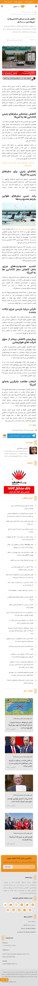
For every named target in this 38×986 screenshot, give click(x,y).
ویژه (13, 430)
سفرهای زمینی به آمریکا (23, 229)
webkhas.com (12, 982)
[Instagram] (16, 905)
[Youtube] (11, 905)
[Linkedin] (13, 910)
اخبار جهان (25, 14)
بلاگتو (30, 425)
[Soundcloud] (5, 905)
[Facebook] (33, 905)
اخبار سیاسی (19, 14)
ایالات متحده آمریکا (21, 430)
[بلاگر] (19, 910)
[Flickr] (24, 910)
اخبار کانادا (12, 14)
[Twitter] (27, 905)
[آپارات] (8, 910)
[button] (36, 6)
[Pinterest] (30, 910)
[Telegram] (22, 905)
